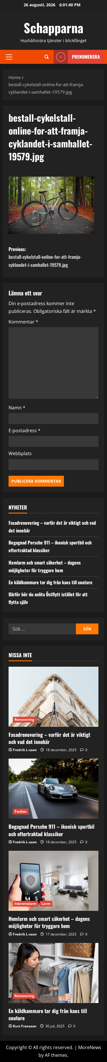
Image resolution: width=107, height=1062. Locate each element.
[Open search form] (47, 56)
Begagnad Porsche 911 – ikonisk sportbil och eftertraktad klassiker (51, 830)
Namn (17, 407)
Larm (45, 903)
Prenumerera (86, 56)
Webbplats (20, 453)
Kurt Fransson (25, 1026)
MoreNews (89, 1047)
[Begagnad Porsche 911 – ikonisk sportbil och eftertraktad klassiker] (53, 789)
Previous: (45, 257)
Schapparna (53, 27)
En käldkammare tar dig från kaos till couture (50, 582)
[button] (9, 57)
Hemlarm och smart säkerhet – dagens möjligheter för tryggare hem (49, 922)
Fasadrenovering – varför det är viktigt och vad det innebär (49, 738)
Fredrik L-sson (25, 749)
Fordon (21, 811)
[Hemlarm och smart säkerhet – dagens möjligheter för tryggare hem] (53, 881)
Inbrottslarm (26, 903)
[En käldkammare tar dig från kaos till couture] (53, 973)
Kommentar (23, 322)
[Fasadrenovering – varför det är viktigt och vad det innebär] (53, 697)
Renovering (24, 719)
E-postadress (25, 430)
